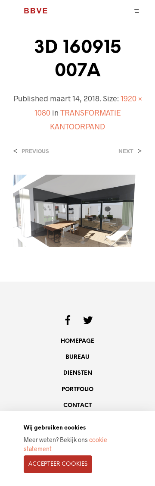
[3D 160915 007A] (77, 210)
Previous (35, 151)
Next (125, 151)
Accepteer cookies (57, 464)
